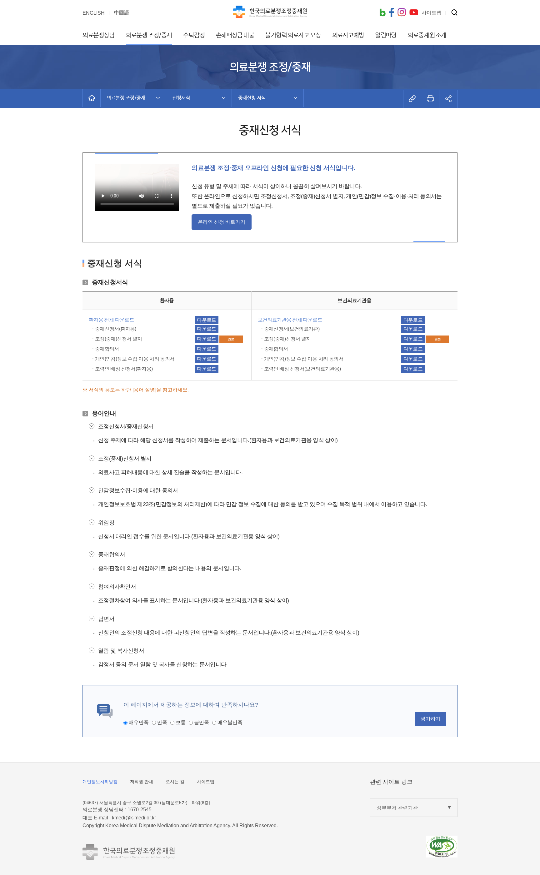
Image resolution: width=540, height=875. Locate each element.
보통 (181, 722)
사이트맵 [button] (432, 12)
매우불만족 (230, 722)
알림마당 (386, 35)
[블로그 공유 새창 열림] (382, 13)
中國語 (121, 12)
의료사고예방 (348, 35)
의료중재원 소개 (427, 35)
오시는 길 (175, 781)
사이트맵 (205, 781)
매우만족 (139, 722)
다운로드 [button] (206, 320)
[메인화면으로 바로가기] (91, 98)
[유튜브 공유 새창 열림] (413, 13)
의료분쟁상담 (98, 35)
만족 (162, 722)
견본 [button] (231, 339)
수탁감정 (193, 35)
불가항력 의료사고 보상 (293, 35)
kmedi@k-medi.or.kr (134, 817)
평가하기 (431, 718)
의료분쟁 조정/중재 (149, 35)
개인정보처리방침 (100, 781)
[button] (454, 13)
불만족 (201, 722)
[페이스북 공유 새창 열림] (391, 13)
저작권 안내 (141, 781)
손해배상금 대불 (235, 35)
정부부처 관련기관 (397, 807)
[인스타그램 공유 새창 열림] (402, 13)
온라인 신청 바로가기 (221, 222)
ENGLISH (93, 13)
